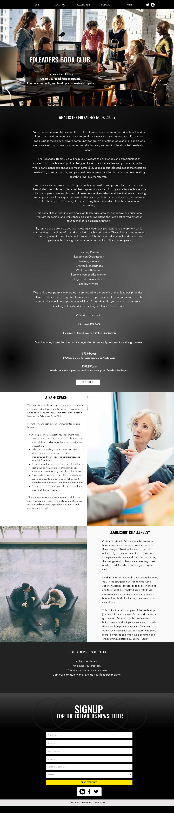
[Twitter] (148, 5)
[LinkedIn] (153, 5)
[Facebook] (89, 792)
